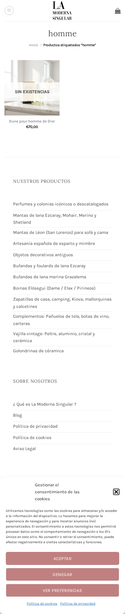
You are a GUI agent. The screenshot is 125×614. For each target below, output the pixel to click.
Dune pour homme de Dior (32, 121)
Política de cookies (42, 604)
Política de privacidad (77, 604)
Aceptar (62, 558)
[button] (116, 492)
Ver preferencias (62, 590)
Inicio (33, 45)
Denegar (62, 574)
